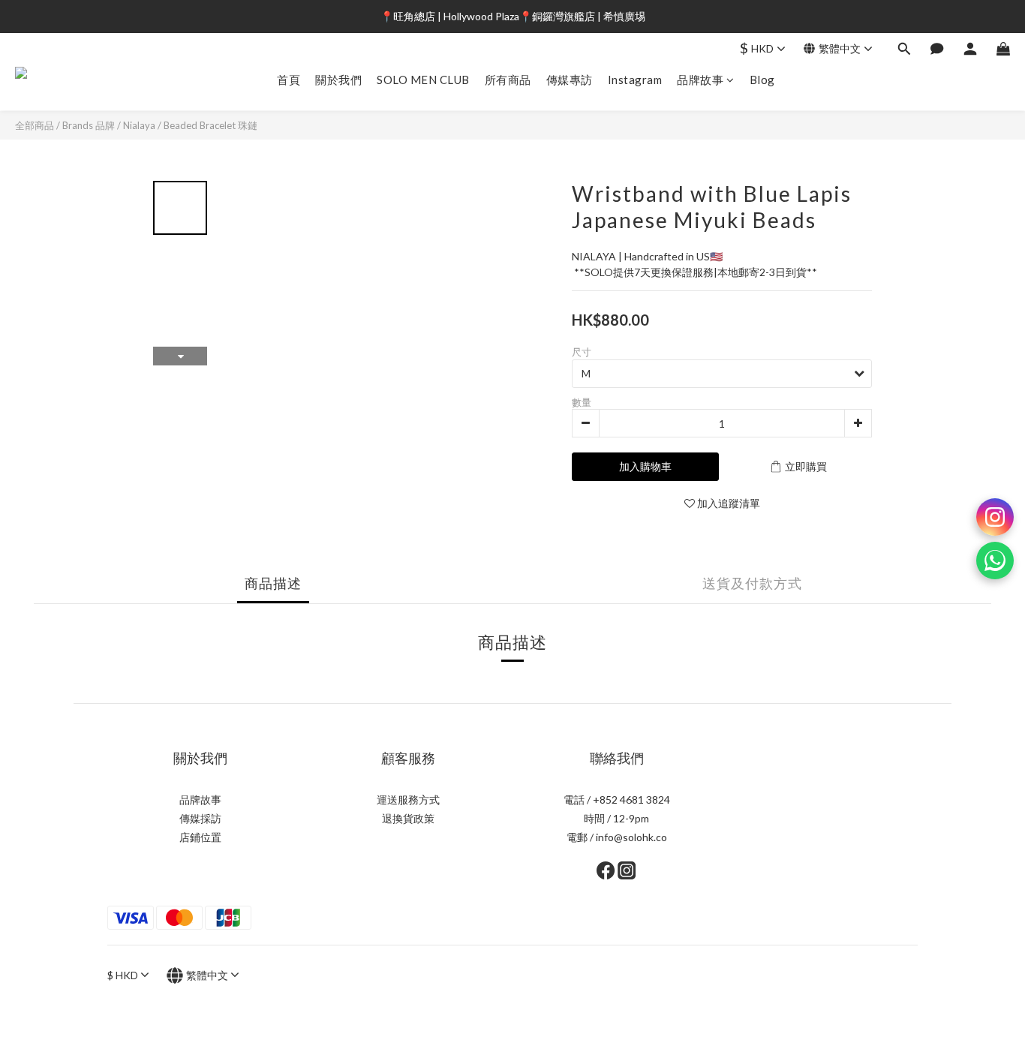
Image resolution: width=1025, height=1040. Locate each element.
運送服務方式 (408, 799)
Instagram (635, 79)
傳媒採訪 (200, 818)
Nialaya (139, 125)
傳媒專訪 (569, 79)
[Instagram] (995, 517)
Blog (762, 79)
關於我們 (338, 79)
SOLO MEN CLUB (423, 79)
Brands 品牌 (88, 125)
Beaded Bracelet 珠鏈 (210, 125)
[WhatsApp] (995, 560)
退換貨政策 (408, 818)
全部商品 (34, 125)
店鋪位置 (200, 837)
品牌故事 (700, 79)
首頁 (288, 79)
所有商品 (508, 79)
